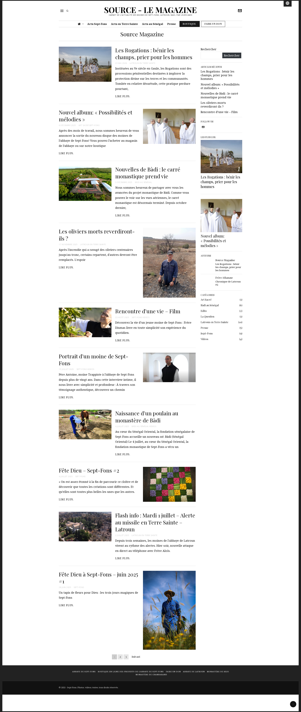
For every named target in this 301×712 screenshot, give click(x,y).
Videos (146, 317)
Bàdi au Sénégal (143, 182)
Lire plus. (122, 96)
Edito (204, 310)
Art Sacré (84, 125)
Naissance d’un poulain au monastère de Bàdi (146, 416)
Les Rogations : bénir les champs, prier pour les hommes (153, 53)
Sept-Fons (94, 125)
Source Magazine (225, 260)
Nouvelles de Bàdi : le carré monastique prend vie (147, 173)
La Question (207, 316)
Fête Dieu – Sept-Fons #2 (89, 470)
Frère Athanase (224, 277)
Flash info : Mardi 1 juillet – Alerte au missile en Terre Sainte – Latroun (155, 522)
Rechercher (209, 49)
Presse (204, 327)
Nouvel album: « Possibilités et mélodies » (95, 116)
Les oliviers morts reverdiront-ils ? (97, 235)
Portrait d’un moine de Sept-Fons (93, 359)
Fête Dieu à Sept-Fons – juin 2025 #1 (98, 578)
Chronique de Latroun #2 (228, 283)
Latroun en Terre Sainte (142, 63)
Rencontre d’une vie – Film (147, 311)
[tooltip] (240, 10)
